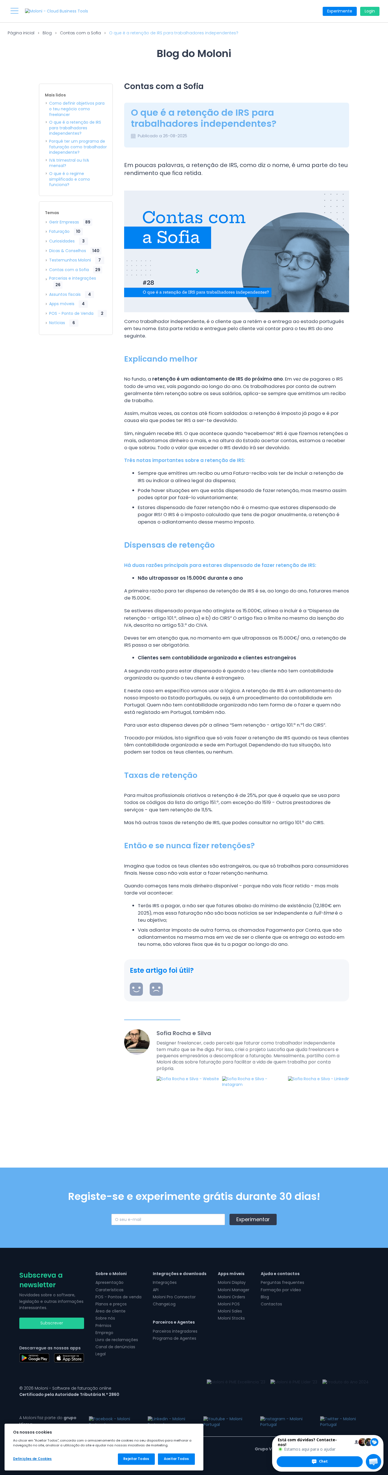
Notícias (62, 323)
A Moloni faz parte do (47, 1421)
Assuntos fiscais (70, 294)
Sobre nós (105, 1318)
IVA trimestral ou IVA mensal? (69, 163)
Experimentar (253, 1219)
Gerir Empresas (69, 222)
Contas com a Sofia (80, 33)
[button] (373, 1461)
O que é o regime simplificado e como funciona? (69, 179)
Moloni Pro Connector (174, 1297)
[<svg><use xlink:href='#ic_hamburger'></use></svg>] (14, 10)
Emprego (104, 1332)
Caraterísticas (109, 1290)
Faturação (65, 231)
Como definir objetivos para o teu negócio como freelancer (77, 109)
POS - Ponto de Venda (76, 313)
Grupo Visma (268, 1449)
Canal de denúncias (115, 1347)
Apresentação (109, 1282)
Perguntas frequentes (282, 1282)
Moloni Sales (230, 1311)
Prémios (103, 1325)
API (155, 1290)
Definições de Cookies (32, 1459)
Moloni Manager (233, 1290)
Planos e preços (111, 1304)
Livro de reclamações (116, 1340)
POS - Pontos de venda (118, 1297)
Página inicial (21, 33)
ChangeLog (164, 1304)
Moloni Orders (231, 1297)
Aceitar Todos (176, 1459)
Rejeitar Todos (136, 1459)
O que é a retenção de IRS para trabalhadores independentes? (75, 128)
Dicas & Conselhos (74, 251)
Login (370, 11)
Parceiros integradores (175, 1331)
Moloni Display (232, 1282)
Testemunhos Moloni (75, 260)
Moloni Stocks (231, 1318)
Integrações (165, 1282)
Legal (100, 1354)
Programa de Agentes (174, 1338)
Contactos (271, 1304)
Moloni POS (229, 1304)
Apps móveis (67, 304)
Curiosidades (67, 241)
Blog (47, 33)
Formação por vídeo (281, 1290)
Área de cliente (110, 1311)
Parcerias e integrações (72, 282)
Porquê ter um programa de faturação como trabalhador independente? (78, 147)
